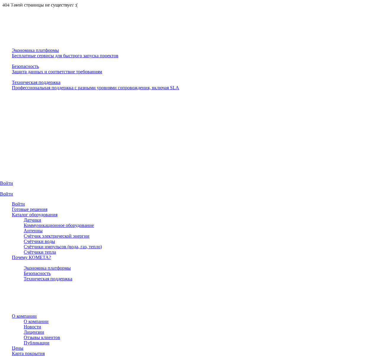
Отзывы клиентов (42, 337)
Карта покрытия (28, 353)
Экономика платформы (47, 268)
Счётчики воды (39, 241)
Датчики (32, 219)
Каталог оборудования (34, 214)
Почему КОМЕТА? (31, 257)
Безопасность (37, 273)
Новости (32, 326)
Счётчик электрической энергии (56, 235)
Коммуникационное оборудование (59, 225)
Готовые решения (29, 209)
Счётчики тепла (40, 252)
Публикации (36, 342)
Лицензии (34, 332)
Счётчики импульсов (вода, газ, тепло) (63, 246)
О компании (24, 316)
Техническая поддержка (48, 278)
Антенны (33, 230)
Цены (17, 348)
